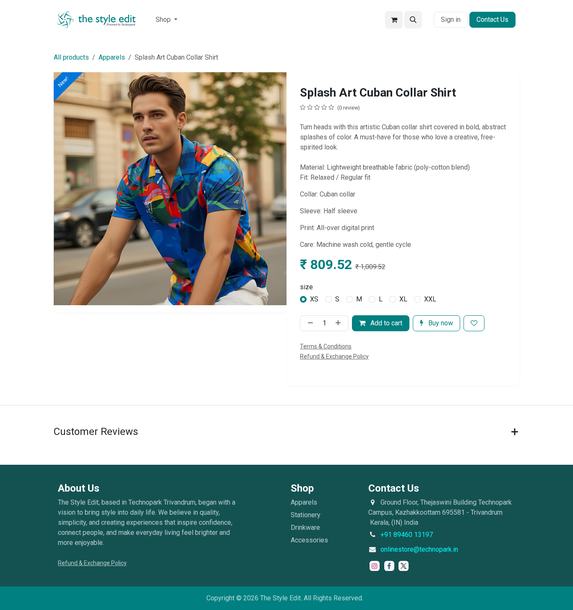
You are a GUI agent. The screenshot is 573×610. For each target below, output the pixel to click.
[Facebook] (389, 566)
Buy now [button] (440, 323)
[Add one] (339, 323)
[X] (403, 566)
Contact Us (492, 20)
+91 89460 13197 (406, 535)
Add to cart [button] (385, 323)
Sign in (451, 20)
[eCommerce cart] (394, 20)
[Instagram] (375, 566)
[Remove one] (308, 323)
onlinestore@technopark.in (419, 549)
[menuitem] (167, 19)
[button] (413, 20)
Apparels (112, 57)
